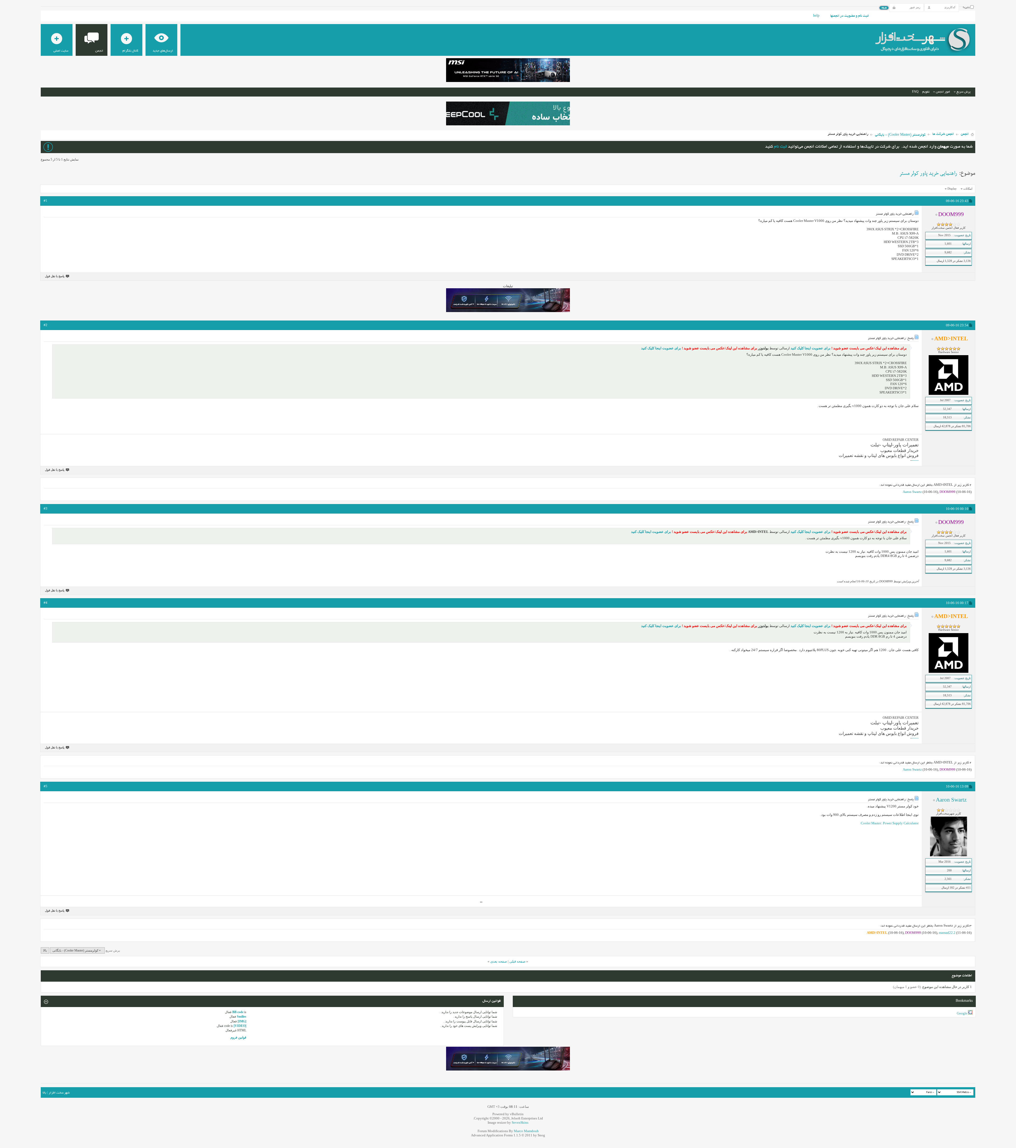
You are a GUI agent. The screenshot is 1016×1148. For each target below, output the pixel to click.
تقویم (925, 92)
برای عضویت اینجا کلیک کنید (810, 348)
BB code (237, 1012)
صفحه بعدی (498, 961)
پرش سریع (963, 92)
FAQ (915, 92)
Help (816, 16)
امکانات (967, 188)
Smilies (241, 1016)
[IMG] (242, 1021)
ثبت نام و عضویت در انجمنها (849, 16)
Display (952, 188)
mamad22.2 (947, 933)
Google (962, 1013)
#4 (45, 603)
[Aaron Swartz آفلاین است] (948, 855)
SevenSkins (520, 1122)
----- (916, 460)
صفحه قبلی (517, 961)
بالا (45, 950)
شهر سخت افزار (59, 1093)
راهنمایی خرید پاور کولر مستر (928, 173)
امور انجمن (943, 92)
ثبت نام (780, 147)
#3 (45, 508)
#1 (45, 201)
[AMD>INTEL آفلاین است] (948, 393)
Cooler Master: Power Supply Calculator (890, 823)
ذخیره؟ (966, 7)
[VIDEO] (240, 1026)
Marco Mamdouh (526, 1131)
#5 (45, 786)
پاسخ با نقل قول (54, 276)
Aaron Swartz (912, 492)
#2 (45, 325)
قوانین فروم (238, 1037)
